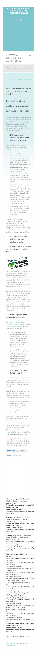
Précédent (19, 79)
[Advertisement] (18, 37)
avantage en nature (12, 273)
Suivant (26, 79)
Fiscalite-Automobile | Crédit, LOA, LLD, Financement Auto (18, 10)
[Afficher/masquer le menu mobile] (30, 55)
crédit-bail (15, 366)
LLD (12, 341)
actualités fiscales (16, 455)
